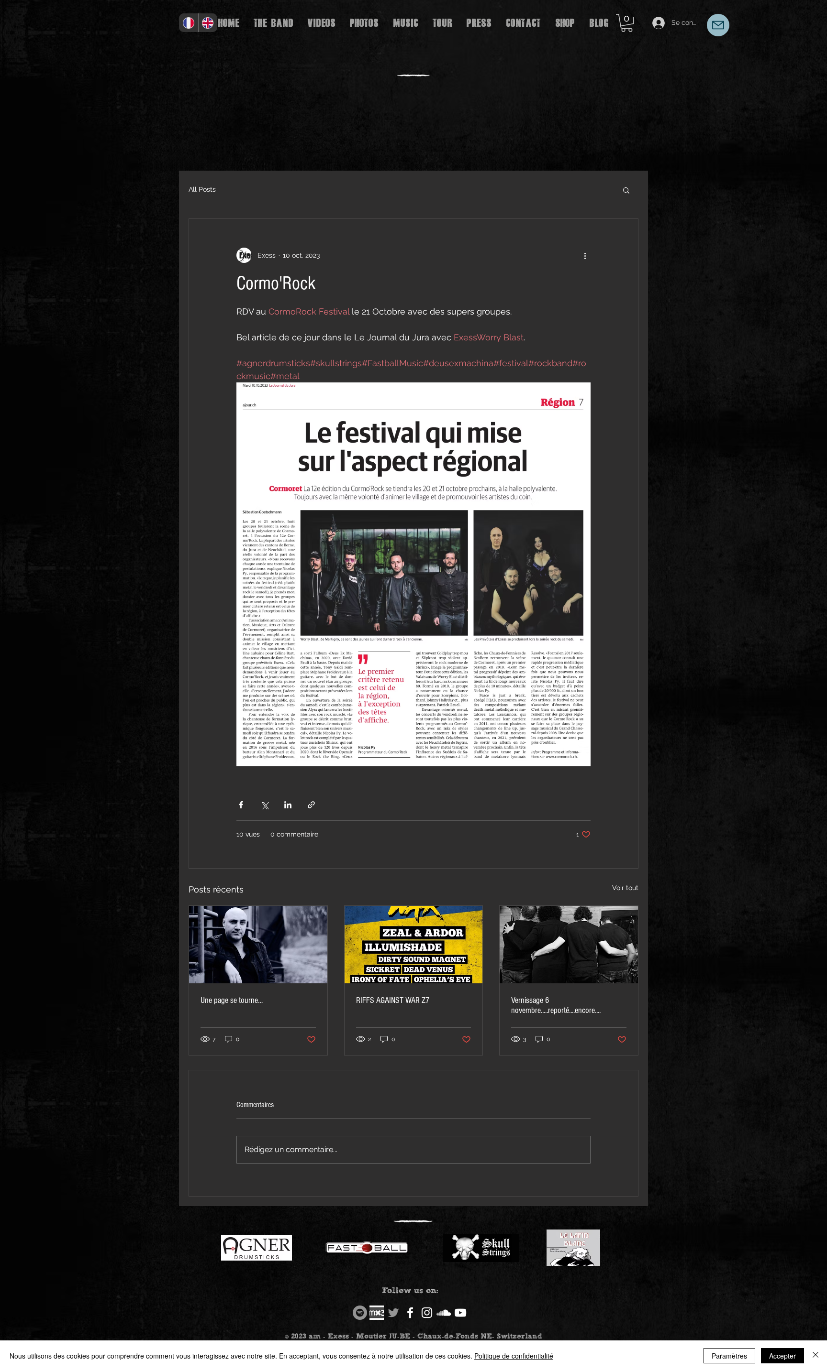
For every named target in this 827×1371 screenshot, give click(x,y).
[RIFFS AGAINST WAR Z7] (414, 944)
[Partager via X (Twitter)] (264, 804)
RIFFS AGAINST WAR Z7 (392, 1000)
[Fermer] (815, 1355)
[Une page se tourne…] (258, 944)
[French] (188, 22)
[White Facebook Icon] (410, 1313)
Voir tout (625, 888)
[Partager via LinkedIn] (287, 804)
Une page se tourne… (232, 1000)
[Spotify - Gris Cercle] (360, 1313)
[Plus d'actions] (585, 255)
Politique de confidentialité (513, 1355)
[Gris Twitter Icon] (393, 1313)
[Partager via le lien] (311, 804)
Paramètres (729, 1355)
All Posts (202, 189)
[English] (208, 22)
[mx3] (376, 1313)
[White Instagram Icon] (427, 1313)
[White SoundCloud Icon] (443, 1313)
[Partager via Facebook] (241, 804)
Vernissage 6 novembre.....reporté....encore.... (556, 1005)
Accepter (782, 1355)
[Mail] (718, 25)
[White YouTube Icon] (460, 1313)
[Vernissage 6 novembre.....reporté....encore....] (569, 944)
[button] (626, 23)
